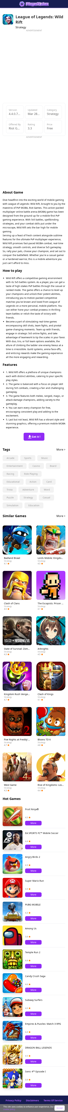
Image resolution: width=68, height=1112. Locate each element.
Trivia (10, 489)
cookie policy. (9, 1109)
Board (53, 465)
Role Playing (31, 473)
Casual (46, 497)
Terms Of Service (53, 1100)
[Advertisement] (34, 66)
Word (47, 489)
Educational (13, 481)
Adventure (28, 489)
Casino (36, 465)
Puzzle (10, 497)
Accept (59, 1108)
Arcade (10, 458)
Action (33, 481)
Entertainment (15, 465)
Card (49, 481)
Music (44, 458)
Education (33, 505)
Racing (10, 473)
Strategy (28, 497)
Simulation (12, 505)
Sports (27, 458)
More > (60, 449)
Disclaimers (32, 1100)
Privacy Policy (13, 1100)
